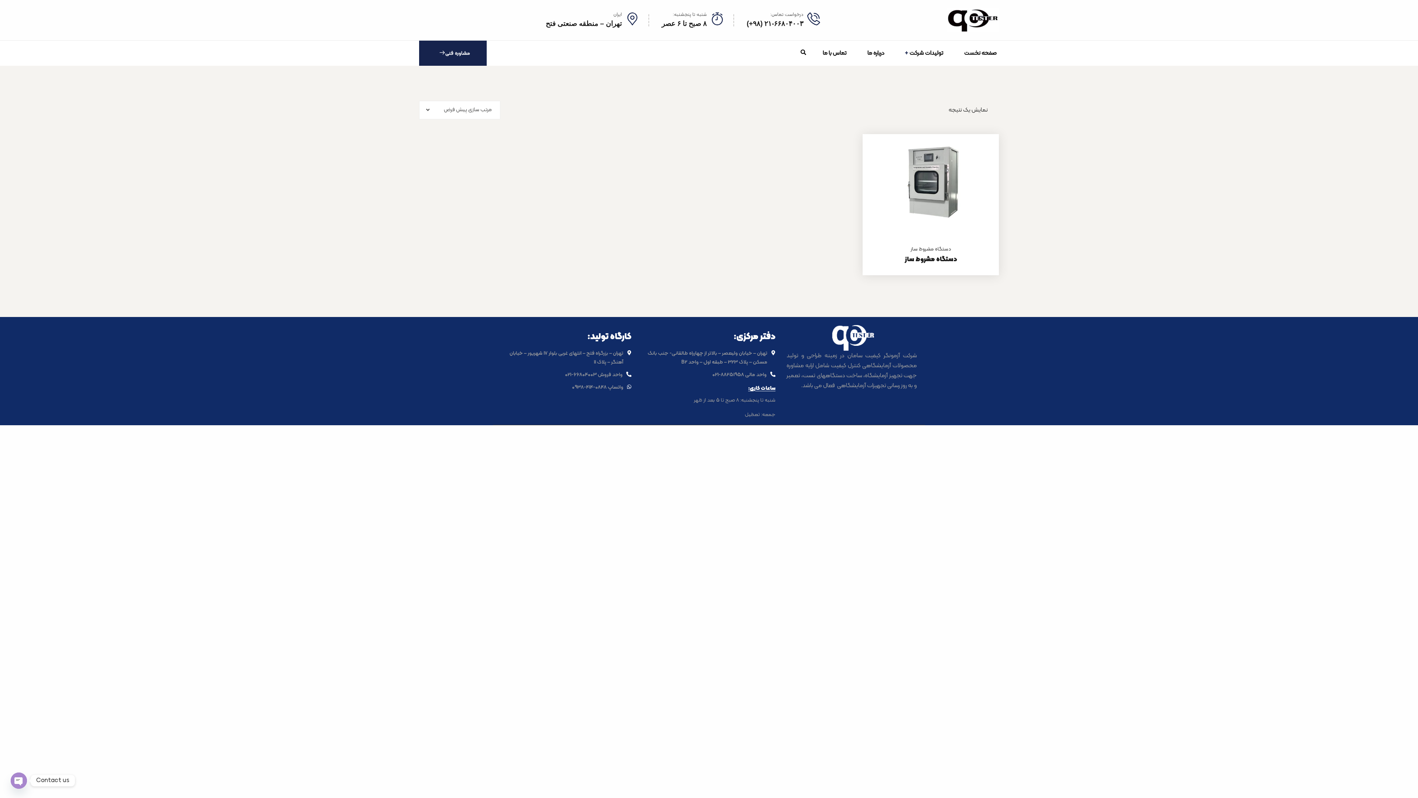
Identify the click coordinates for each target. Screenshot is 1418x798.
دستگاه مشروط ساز (931, 249)
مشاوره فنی (457, 53)
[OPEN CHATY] (19, 781)
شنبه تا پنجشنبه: (690, 14)
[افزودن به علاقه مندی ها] (984, 152)
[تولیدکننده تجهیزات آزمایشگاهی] (973, 20)
